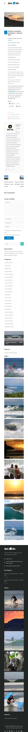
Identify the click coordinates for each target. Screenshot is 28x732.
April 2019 (7, 268)
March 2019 (11, 114)
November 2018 (8, 312)
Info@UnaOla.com (12, 91)
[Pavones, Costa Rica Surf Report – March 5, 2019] (14, 19)
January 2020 (7, 291)
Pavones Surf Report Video (14, 42)
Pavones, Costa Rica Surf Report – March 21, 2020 (14, 580)
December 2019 (8, 277)
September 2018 (8, 323)
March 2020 (7, 306)
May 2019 (7, 309)
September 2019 (8, 326)
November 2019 (8, 315)
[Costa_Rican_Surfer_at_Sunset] (14, 449)
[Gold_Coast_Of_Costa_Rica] (14, 489)
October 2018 (8, 318)
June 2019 (7, 297)
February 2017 (8, 280)
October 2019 (8, 320)
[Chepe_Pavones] (14, 641)
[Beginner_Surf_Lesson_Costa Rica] (14, 600)
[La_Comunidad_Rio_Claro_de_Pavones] (14, 510)
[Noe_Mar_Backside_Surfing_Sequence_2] (14, 530)
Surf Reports (17, 114)
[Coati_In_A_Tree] (14, 661)
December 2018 (8, 274)
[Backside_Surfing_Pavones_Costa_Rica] (14, 408)
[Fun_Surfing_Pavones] (14, 469)
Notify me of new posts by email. (13, 234)
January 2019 (7, 288)
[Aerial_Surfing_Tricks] (14, 367)
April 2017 (7, 265)
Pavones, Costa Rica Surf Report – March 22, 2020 (14, 574)
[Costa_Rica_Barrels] (14, 428)
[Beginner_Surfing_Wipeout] (14, 702)
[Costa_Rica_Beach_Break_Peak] (14, 681)
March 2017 (7, 300)
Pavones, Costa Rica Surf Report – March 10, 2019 (19, 184)
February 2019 (8, 283)
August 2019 (7, 271)
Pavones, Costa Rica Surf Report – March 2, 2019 (8, 184)
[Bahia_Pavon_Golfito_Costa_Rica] (14, 388)
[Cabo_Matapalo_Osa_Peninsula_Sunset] (14, 620)
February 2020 (8, 285)
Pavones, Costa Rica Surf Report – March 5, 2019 (15, 33)
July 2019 (7, 294)
